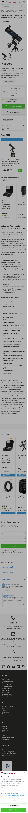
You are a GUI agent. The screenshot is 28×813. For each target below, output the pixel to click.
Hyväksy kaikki (13, 810)
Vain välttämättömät (13, 805)
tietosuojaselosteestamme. (16, 795)
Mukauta (13, 801)
